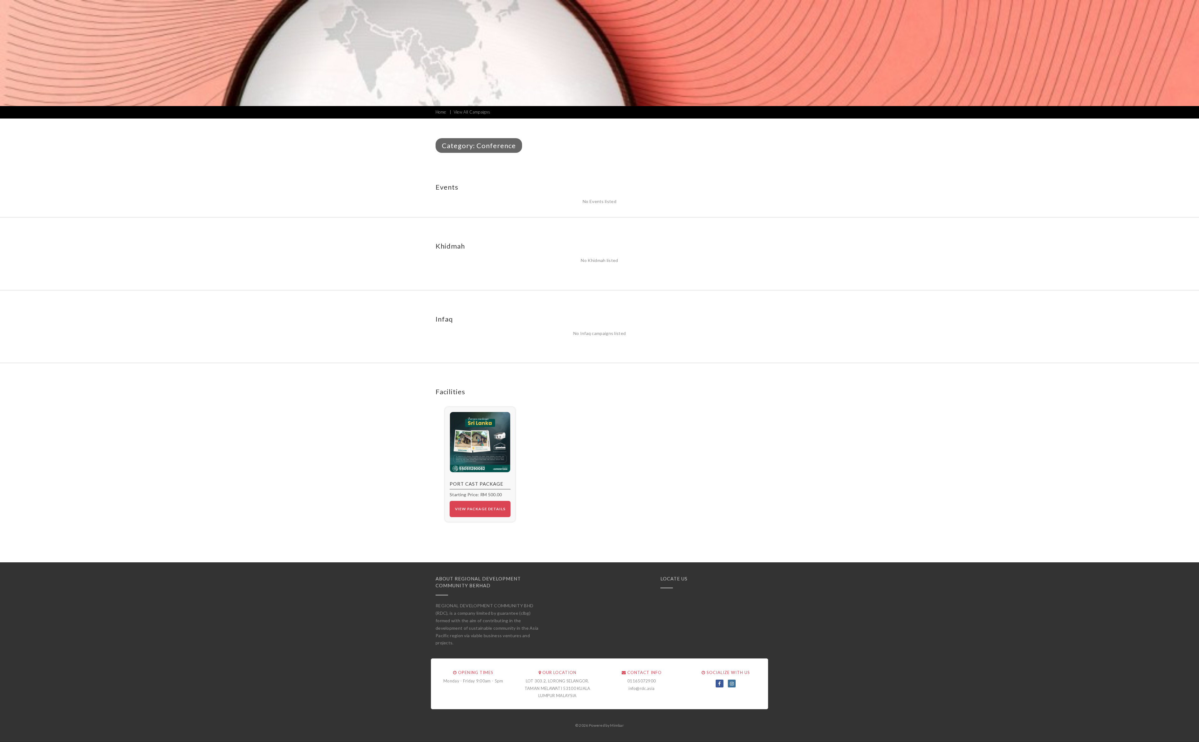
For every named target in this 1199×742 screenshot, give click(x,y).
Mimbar (617, 725)
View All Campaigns (472, 111)
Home (441, 111)
